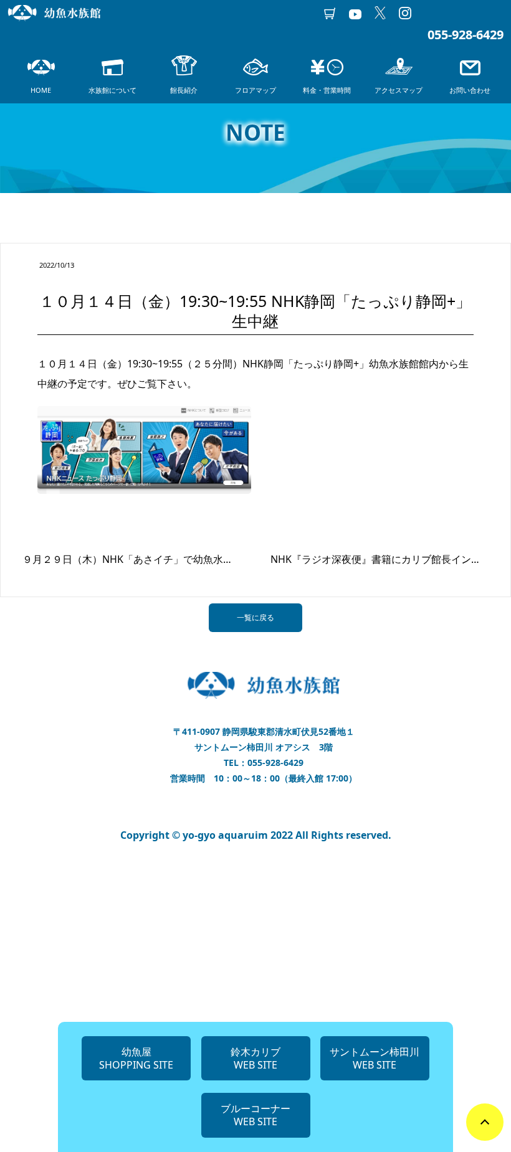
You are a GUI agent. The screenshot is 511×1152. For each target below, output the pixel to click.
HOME (41, 90)
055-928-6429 (465, 34)
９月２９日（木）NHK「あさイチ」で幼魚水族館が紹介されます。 (172, 559)
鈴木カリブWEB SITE (255, 1058)
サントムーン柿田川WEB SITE (374, 1058)
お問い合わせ (469, 90)
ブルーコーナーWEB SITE (255, 1115)
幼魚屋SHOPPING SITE (136, 1058)
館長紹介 (184, 90)
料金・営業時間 (327, 90)
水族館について (112, 90)
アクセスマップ (399, 90)
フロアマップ (255, 90)
